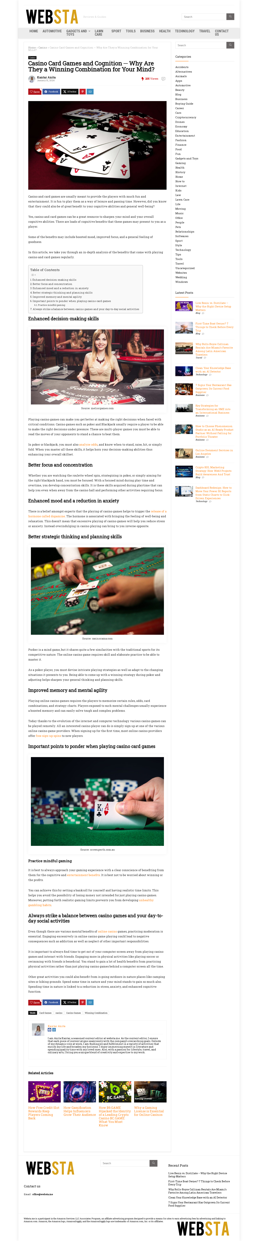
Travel (204, 31)
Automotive (52, 31)
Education (182, 131)
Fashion (181, 140)
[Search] (230, 16)
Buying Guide (184, 103)
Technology (185, 31)
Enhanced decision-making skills (54, 279)
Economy (181, 126)
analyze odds (88, 444)
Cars (178, 112)
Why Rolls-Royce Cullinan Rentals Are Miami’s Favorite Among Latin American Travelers (214, 349)
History (180, 172)
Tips (178, 254)
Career (179, 108)
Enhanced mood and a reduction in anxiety (60, 288)
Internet (180, 186)
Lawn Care (99, 33)
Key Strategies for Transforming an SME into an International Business (213, 409)
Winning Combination (96, 1012)
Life (177, 204)
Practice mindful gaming (51, 305)
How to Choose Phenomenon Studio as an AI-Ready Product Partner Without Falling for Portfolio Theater (214, 431)
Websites (181, 272)
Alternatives (183, 71)
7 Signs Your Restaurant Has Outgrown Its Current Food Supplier (213, 388)
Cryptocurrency (185, 117)
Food (178, 149)
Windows (181, 282)
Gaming (180, 163)
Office (179, 218)
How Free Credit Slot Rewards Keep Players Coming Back (43, 1113)
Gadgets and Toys (76, 33)
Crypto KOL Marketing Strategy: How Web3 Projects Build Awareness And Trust (213, 471)
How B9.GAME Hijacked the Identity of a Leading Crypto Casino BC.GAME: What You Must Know (115, 1116)
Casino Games (73, 1012)
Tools (131, 31)
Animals (181, 76)
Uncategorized (185, 268)
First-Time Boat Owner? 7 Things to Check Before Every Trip (214, 327)
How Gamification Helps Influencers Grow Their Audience (80, 1111)
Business (147, 31)
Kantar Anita (46, 77)
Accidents (181, 67)
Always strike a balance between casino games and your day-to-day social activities (86, 309)
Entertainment (185, 135)
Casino (42, 47)
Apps (178, 80)
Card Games (45, 1012)
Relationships (184, 231)
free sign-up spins (48, 736)
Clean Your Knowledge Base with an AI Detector (213, 369)
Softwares (181, 236)
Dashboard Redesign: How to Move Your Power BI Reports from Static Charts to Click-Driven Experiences (214, 493)
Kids (178, 190)
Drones (180, 122)
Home (33, 31)
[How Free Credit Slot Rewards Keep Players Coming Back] (44, 1083)
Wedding (181, 277)
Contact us (222, 33)
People (179, 222)
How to (180, 181)
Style (178, 245)
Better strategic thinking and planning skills (62, 292)
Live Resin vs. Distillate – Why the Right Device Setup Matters (213, 306)
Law (178, 195)
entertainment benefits (83, 875)
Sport (116, 31)
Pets (178, 227)
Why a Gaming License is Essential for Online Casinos (149, 1111)
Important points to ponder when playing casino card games (72, 301)
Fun (178, 154)
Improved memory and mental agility (57, 296)
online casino (107, 931)
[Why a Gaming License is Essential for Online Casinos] (150, 1083)
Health (164, 31)
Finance (180, 144)
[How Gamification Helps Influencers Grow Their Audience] (80, 1083)
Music (179, 213)
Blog (178, 94)
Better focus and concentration (52, 284)
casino (58, 1012)
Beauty (179, 90)
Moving (180, 208)
